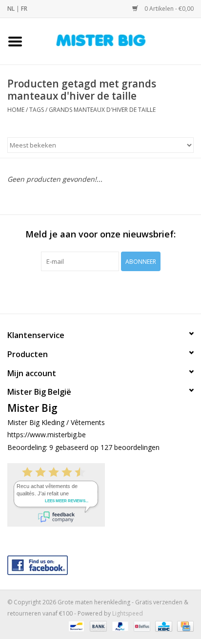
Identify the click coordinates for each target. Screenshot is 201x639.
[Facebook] (100, 563)
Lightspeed (127, 613)
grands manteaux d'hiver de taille (102, 110)
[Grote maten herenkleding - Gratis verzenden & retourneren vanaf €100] (115, 40)
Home (15, 110)
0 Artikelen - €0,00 (168, 8)
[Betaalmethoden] (75, 625)
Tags (36, 110)
